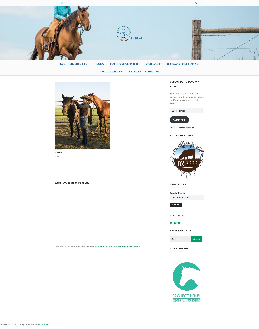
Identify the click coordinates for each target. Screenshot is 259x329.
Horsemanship (152, 64)
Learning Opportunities (124, 64)
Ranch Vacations (110, 71)
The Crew (98, 64)
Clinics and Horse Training (182, 64)
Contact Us (152, 71)
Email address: (177, 193)
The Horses (132, 71)
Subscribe (179, 119)
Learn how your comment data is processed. (117, 246)
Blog (62, 64)
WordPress (43, 324)
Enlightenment (79, 64)
